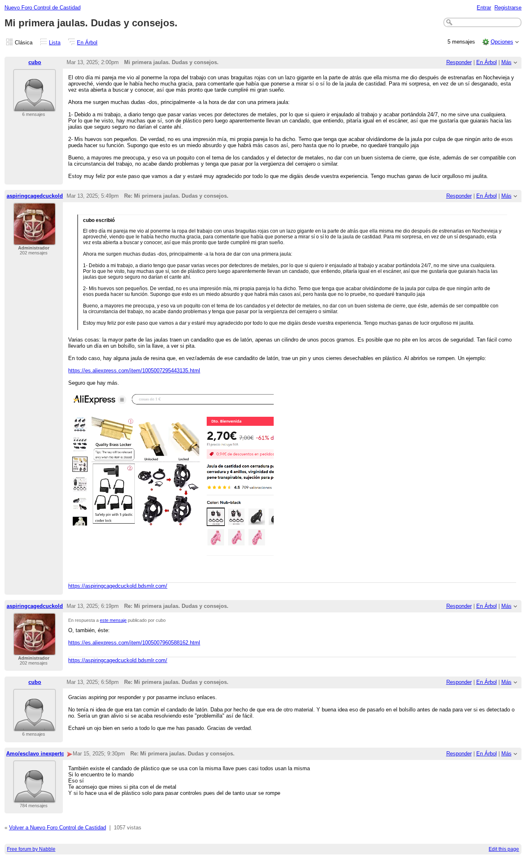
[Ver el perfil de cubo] (34, 107)
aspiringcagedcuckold (35, 196)
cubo (34, 62)
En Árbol (87, 42)
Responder (459, 62)
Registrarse (507, 8)
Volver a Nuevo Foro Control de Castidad (57, 827)
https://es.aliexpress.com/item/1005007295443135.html (134, 370)
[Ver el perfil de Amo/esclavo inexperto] (34, 798)
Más (506, 62)
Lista (54, 42)
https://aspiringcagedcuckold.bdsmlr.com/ (117, 586)
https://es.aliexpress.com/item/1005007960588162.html (134, 643)
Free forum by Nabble (31, 849)
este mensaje (113, 620)
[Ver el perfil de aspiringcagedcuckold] (34, 240)
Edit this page (504, 849)
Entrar (484, 8)
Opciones (502, 42)
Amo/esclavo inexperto (35, 753)
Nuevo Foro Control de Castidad (43, 8)
